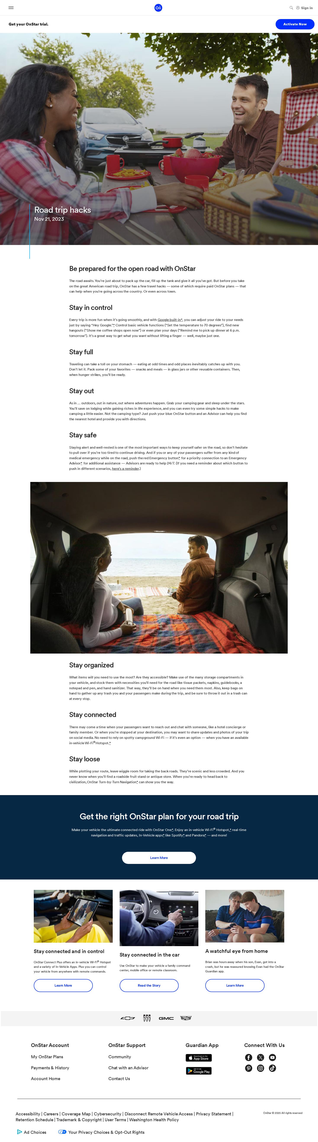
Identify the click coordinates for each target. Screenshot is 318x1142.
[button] (181, 320)
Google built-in (169, 320)
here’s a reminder (125, 469)
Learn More (159, 858)
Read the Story (149, 985)
